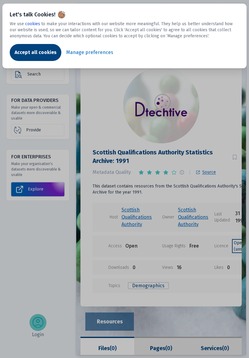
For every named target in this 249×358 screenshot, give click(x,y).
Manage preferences (89, 52)
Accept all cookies (35, 52)
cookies (32, 23)
